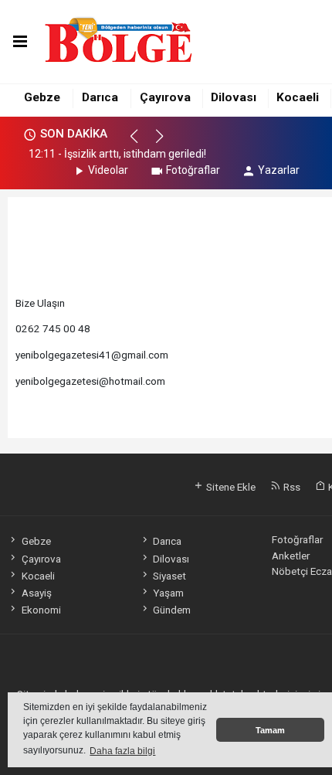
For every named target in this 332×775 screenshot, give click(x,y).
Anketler (291, 555)
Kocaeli (297, 97)
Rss (290, 487)
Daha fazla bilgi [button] (122, 751)
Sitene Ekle (230, 487)
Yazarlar (279, 170)
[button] (140, 143)
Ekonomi (41, 609)
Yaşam (168, 592)
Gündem (172, 609)
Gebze (42, 97)
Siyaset (169, 575)
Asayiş (36, 592)
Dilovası (233, 97)
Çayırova (165, 97)
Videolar (108, 170)
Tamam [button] (270, 730)
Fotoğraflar (193, 170)
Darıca (100, 97)
